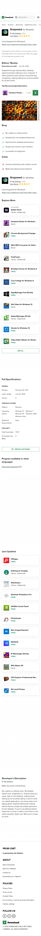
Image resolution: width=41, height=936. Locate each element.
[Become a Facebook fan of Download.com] (4, 916)
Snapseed (22, 29)
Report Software (22, 449)
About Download (8, 865)
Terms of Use (7, 892)
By (15, 33)
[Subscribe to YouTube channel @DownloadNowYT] (13, 916)
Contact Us (6, 873)
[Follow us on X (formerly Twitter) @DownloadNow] (9, 916)
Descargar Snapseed (10, 467)
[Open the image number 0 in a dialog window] (19, 110)
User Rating (14, 36)
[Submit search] (16, 17)
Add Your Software (9, 869)
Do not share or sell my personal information (18, 900)
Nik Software (8, 782)
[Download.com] (7, 17)
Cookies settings (8, 904)
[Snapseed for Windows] (5, 32)
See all (20, 351)
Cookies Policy (8, 896)
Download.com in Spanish (12, 877)
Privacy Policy (7, 888)
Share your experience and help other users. (19, 44)
